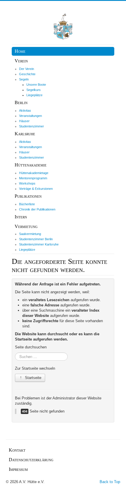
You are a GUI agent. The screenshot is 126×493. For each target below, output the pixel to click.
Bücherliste (27, 204)
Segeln (24, 79)
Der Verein (26, 69)
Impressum (18, 469)
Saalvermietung (30, 234)
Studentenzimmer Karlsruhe (39, 244)
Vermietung (26, 226)
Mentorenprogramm (33, 178)
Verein (21, 60)
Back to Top (110, 482)
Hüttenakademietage (33, 173)
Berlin (21, 102)
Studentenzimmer (31, 126)
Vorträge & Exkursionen (36, 188)
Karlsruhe (25, 133)
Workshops (27, 183)
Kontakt (17, 450)
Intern (21, 216)
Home (20, 51)
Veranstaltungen (30, 115)
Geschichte (27, 74)
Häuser (24, 121)
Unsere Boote (36, 84)
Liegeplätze (34, 95)
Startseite (32, 378)
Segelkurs (33, 90)
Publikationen (28, 196)
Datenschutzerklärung (31, 459)
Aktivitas (25, 110)
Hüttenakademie (31, 164)
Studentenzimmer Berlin (36, 239)
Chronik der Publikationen (37, 209)
